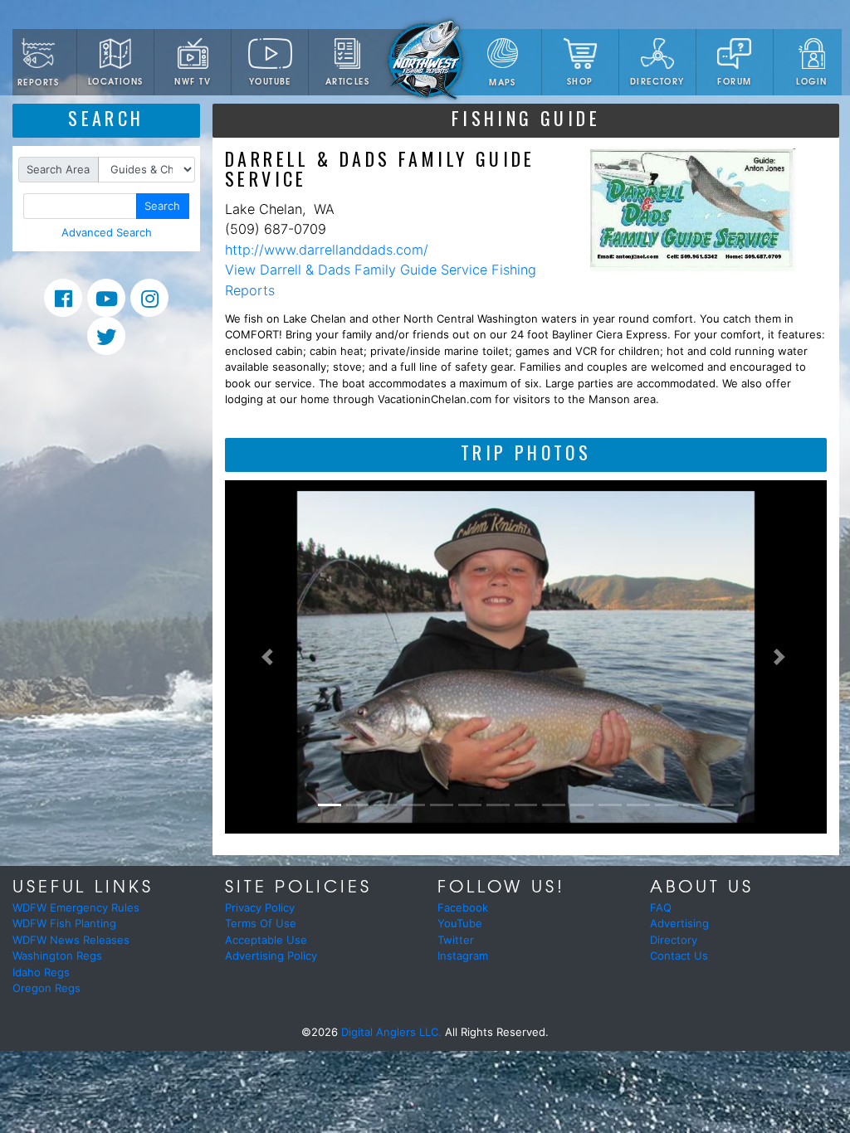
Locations (116, 81)
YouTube (270, 81)
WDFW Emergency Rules (75, 907)
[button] (270, 657)
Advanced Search (106, 232)
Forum (734, 81)
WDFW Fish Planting (64, 923)
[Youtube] (106, 298)
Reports (38, 81)
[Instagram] (149, 298)
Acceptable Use (266, 939)
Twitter (455, 939)
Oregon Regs (46, 987)
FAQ (661, 907)
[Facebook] (63, 298)
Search (162, 205)
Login (811, 81)
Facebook (462, 907)
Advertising (679, 923)
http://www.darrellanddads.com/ (326, 249)
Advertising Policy (271, 955)
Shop (580, 81)
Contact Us (679, 955)
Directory (657, 81)
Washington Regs (57, 955)
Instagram (462, 955)
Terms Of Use (260, 923)
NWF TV (192, 81)
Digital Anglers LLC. (391, 1031)
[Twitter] (106, 336)
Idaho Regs (41, 972)
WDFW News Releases (70, 939)
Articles (347, 81)
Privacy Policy (260, 907)
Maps (502, 81)
